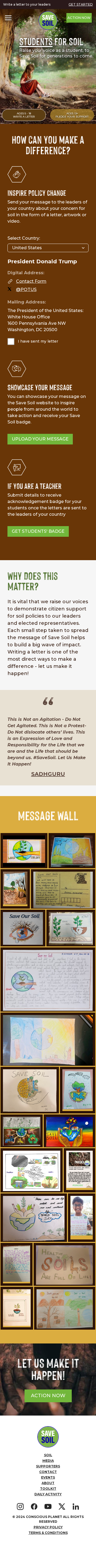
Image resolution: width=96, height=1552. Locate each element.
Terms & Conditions (48, 1533)
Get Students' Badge (38, 531)
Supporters (48, 1466)
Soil (48, 1455)
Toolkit (48, 1489)
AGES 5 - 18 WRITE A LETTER (24, 115)
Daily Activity (48, 1494)
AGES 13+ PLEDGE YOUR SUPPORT (72, 115)
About (48, 1483)
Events (48, 1477)
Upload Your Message (40, 439)
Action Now (79, 18)
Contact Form (31, 281)
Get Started (81, 4)
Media (48, 1461)
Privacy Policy (48, 1527)
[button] (8, 18)
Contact (48, 1472)
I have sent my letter (38, 341)
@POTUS (26, 289)
